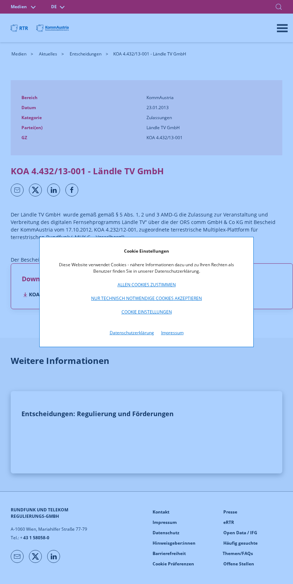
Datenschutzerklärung (132, 333)
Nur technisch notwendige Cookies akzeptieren (146, 298)
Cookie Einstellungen (146, 312)
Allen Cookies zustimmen (147, 285)
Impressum (172, 333)
